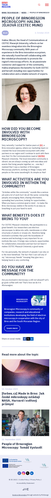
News (23, 13)
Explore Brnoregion (19, 495)
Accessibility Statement (25, 483)
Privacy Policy (35, 480)
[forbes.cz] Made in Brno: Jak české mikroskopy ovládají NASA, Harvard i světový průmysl (23, 399)
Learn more (12, 328)
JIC (41, 145)
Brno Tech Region (10, 13)
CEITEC (41, 156)
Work (5, 33)
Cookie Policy (24, 480)
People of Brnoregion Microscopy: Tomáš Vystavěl (22, 445)
